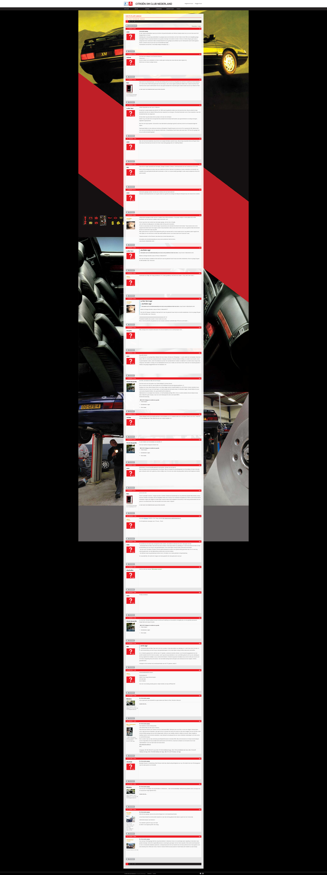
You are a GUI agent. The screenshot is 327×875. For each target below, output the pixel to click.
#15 (200, 414)
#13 (200, 353)
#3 (200, 79)
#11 (200, 298)
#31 (200, 836)
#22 (200, 592)
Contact (154, 873)
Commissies (159, 8)
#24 (200, 643)
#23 (200, 617)
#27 (200, 721)
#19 (200, 516)
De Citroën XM (136, 19)
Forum (178, 8)
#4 (200, 105)
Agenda (147, 8)
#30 (200, 809)
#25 (200, 670)
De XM (136, 8)
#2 (200, 54)
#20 (200, 541)
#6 (200, 164)
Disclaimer (149, 873)
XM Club (126, 8)
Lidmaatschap (170, 8)
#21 (200, 567)
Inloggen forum (198, 3)
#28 (200, 758)
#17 (200, 465)
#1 (200, 28)
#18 (200, 490)
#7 (200, 189)
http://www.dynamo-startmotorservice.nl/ (171, 518)
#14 (200, 378)
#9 (200, 247)
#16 (200, 439)
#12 (200, 327)
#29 (200, 784)
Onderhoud (142, 19)
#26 (200, 695)
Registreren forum (189, 3)
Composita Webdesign (141, 873)
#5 (200, 138)
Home (127, 19)
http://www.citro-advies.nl (145, 744)
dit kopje (146, 518)
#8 (200, 215)
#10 (200, 273)
